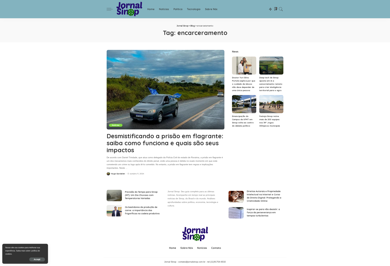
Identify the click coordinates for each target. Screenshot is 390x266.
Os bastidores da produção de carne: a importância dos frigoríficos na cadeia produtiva (142, 210)
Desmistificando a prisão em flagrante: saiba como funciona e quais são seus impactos (165, 143)
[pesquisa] (280, 9)
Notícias (115, 125)
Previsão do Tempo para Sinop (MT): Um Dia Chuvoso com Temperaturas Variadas (141, 195)
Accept (37, 259)
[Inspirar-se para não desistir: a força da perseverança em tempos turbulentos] (236, 213)
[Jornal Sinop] (129, 9)
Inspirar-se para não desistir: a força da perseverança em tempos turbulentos (263, 212)
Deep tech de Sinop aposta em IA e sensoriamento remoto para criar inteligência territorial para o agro (270, 84)
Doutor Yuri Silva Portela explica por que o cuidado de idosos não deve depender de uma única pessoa (243, 84)
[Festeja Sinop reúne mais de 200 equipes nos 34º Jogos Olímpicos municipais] (271, 104)
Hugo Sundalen (118, 174)
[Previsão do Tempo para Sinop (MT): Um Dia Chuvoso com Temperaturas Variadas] (114, 195)
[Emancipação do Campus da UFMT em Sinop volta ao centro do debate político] (244, 104)
